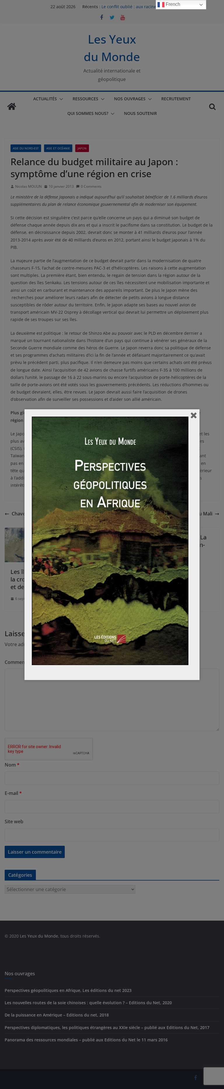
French (172, 4)
